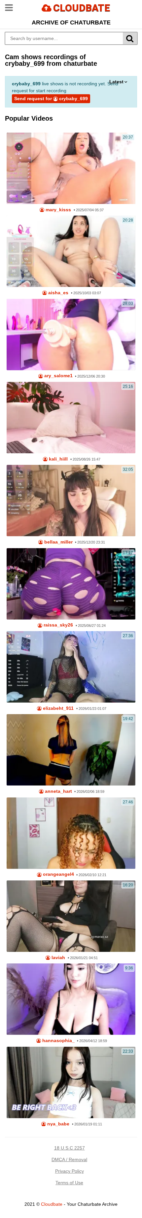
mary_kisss (57, 209)
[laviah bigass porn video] (71, 916)
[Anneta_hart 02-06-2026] (71, 750)
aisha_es (57, 292)
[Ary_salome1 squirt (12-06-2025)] (71, 334)
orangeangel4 (58, 874)
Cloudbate (51, 1204)
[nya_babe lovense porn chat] (71, 1082)
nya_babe (57, 1123)
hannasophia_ (58, 1040)
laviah (57, 957)
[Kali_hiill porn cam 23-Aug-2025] (71, 417)
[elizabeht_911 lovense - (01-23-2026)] (71, 667)
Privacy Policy (69, 1171)
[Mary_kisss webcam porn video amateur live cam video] (71, 168)
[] (130, 38)
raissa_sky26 (57, 625)
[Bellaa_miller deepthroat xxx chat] (71, 500)
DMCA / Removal (69, 1159)
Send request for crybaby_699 (51, 98)
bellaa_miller (58, 542)
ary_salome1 (58, 375)
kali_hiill (58, 459)
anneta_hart (58, 791)
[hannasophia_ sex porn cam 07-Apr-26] (71, 999)
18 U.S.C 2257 (69, 1148)
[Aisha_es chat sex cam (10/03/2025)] (71, 251)
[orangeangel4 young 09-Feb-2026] (71, 833)
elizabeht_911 (58, 708)
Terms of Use (69, 1182)
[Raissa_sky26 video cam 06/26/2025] (71, 584)
